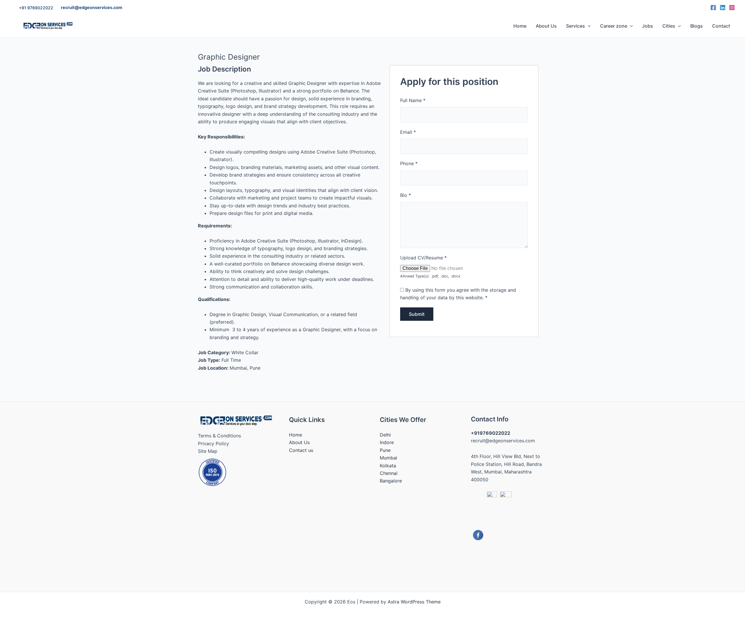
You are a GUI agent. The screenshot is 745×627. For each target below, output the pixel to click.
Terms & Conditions (219, 436)
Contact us (301, 450)
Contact (721, 26)
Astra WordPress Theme (414, 602)
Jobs (647, 26)
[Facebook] (713, 7)
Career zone (613, 26)
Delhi (385, 435)
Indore (387, 442)
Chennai (389, 473)
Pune (385, 450)
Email (408, 132)
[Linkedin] (723, 7)
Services (575, 26)
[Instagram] (732, 7)
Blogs (696, 26)
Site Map (207, 451)
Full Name (412, 100)
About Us (546, 26)
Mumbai (388, 458)
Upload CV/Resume (423, 258)
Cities (668, 26)
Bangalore (391, 481)
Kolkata (388, 466)
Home (519, 26)
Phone (409, 163)
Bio (405, 195)
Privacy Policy (213, 443)
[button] (36, 7)
